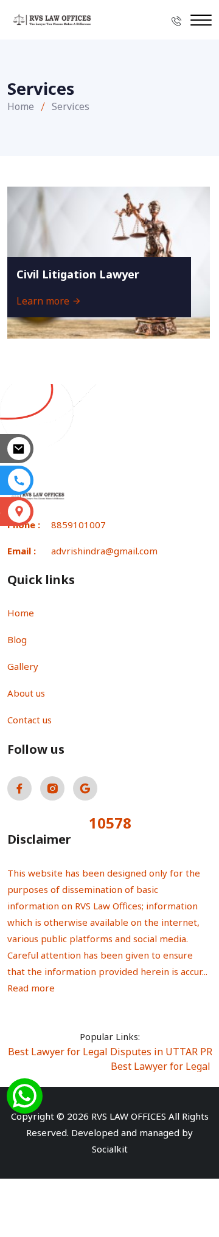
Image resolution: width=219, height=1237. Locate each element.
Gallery (22, 666)
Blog (17, 639)
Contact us (29, 720)
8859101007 (78, 525)
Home (20, 106)
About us (26, 693)
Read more (31, 988)
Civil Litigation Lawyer (77, 274)
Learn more (44, 301)
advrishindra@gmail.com (104, 551)
